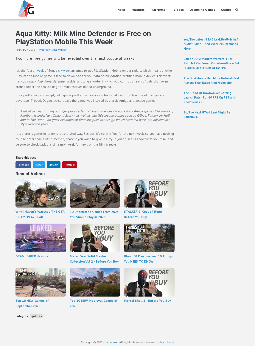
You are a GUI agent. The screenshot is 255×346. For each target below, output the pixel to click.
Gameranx (111, 342)
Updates (36, 316)
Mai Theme (167, 342)
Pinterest (69, 164)
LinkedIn (53, 164)
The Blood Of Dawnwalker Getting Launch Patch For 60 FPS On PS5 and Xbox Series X (209, 97)
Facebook (23, 164)
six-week (64, 70)
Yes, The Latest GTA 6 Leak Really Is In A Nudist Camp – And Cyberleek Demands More (211, 44)
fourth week (34, 70)
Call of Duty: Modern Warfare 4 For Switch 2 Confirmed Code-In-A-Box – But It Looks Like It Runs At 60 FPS (211, 63)
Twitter (39, 164)
